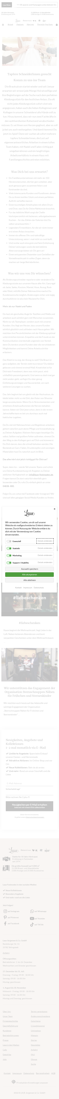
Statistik (16, 548)
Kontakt (18, 588)
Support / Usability (21, 563)
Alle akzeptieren (29, 574)
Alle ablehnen (29, 580)
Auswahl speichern (29, 569)
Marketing (17, 555)
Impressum (27, 588)
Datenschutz (39, 588)
